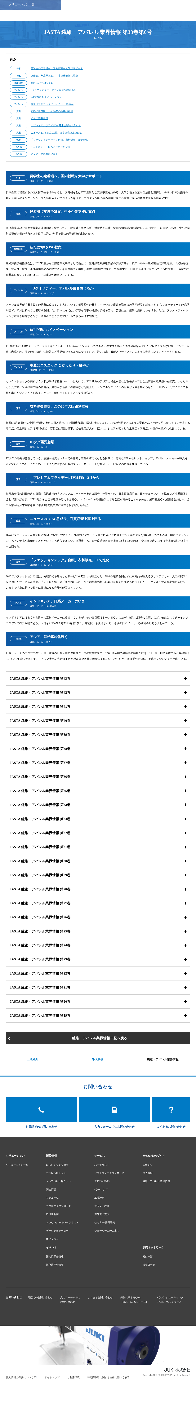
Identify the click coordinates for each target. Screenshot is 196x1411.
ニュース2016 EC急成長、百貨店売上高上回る (56, 132)
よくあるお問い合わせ (100, 1297)
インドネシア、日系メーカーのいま (50, 146)
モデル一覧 (52, 1197)
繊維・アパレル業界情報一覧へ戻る (99, 1038)
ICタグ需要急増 (39, 118)
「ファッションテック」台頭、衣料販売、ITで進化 (59, 139)
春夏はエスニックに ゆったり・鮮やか (52, 104)
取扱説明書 (52, 1214)
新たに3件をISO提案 (42, 82)
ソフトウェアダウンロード (109, 1173)
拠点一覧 (148, 1256)
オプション (52, 1238)
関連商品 (51, 1189)
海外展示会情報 (55, 1264)
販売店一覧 (149, 1264)
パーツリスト (101, 1164)
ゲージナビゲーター (57, 1230)
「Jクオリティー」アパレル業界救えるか (53, 89)
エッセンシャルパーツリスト (62, 1222)
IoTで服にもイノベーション (46, 96)
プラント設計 (101, 1206)
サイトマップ (52, 1377)
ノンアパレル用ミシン (58, 1181)
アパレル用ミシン (56, 1173)
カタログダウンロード (58, 1206)
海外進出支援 (101, 1214)
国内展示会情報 (55, 1256)
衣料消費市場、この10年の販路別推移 (52, 111)
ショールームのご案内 (106, 1230)
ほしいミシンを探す (57, 1164)
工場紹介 (32, 1059)
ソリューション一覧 (17, 1164)
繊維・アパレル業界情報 (163, 1059)
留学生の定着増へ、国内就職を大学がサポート (57, 68)
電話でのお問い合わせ (40, 1297)
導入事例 (97, 1059)
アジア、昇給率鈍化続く (44, 154)
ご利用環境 (73, 1377)
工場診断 (99, 1197)
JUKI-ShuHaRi (102, 1181)
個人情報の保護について (19, 1377)
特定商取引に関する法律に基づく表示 (108, 1377)
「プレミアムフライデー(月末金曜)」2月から (56, 125)
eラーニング (101, 1189)
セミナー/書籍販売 (104, 1222)
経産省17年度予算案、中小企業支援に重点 (54, 75)
